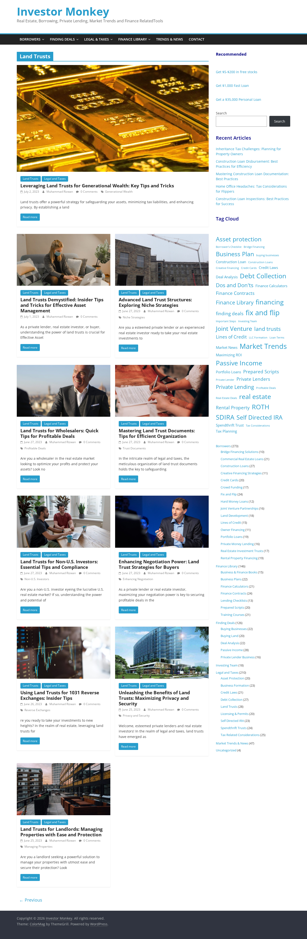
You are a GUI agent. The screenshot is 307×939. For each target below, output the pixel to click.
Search (221, 113)
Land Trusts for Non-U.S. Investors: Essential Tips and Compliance (59, 564)
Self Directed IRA (259, 417)
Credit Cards (249, 268)
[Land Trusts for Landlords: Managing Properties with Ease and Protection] (63, 766)
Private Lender (225, 379)
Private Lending (235, 387)
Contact (196, 39)
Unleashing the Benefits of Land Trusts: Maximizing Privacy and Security (154, 698)
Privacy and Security (136, 715)
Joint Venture (234, 329)
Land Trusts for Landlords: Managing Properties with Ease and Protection (61, 832)
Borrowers (30, 39)
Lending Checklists (234, 600)
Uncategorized (226, 750)
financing (270, 301)
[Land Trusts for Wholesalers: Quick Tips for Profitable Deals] (63, 367)
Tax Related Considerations (240, 735)
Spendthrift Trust (230, 425)
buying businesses (267, 255)
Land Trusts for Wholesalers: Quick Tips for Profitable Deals (59, 433)
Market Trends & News (232, 743)
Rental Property (233, 407)
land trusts (267, 329)
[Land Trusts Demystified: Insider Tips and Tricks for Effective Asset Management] (63, 236)
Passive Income (239, 362)
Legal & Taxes (96, 39)
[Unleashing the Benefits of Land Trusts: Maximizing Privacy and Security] (162, 629)
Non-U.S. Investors (36, 579)
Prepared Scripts (261, 371)
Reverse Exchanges (37, 710)
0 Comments (89, 192)
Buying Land (229, 636)
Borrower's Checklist (229, 247)
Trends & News (169, 39)
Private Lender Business (238, 657)
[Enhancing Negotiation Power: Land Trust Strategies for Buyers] (162, 498)
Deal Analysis (227, 276)
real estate (255, 396)
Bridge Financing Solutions (239, 452)
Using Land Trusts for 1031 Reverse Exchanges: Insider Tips (59, 695)
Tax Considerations (258, 425)
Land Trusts (30, 179)
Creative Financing (227, 268)
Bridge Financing (254, 247)
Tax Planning (226, 431)
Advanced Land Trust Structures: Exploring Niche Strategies (155, 302)
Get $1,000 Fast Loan (232, 85)
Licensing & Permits (234, 714)
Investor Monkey (63, 11)
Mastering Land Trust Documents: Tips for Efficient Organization (157, 433)
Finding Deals (62, 39)
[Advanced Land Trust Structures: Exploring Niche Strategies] (162, 236)
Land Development (234, 515)
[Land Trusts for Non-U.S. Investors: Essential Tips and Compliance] (63, 498)
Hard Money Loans (234, 501)
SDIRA (225, 417)
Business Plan (235, 254)
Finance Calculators (271, 285)
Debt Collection (263, 275)
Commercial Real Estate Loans (242, 459)
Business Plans (231, 579)
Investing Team (247, 321)
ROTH (260, 406)
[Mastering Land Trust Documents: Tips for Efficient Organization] (162, 367)
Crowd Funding (231, 487)
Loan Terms (277, 337)
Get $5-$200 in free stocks (236, 72)
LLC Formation (258, 337)
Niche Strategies (134, 317)
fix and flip (263, 312)
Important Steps (226, 321)
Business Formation (235, 685)
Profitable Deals (35, 448)
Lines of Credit (231, 337)
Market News (226, 347)
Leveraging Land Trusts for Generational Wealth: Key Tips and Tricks (97, 185)
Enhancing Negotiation (138, 579)
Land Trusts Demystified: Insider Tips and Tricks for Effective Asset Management (61, 305)
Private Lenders (253, 379)
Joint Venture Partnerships (239, 508)
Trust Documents (134, 448)
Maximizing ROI (229, 354)
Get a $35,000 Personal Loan (238, 99)
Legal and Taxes (55, 179)
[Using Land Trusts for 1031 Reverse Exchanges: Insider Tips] (63, 629)
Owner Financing (233, 530)
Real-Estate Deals (226, 398)
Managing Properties (38, 846)
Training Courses (232, 614)
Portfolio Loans (228, 371)
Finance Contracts (235, 293)
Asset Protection (232, 678)
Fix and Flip (229, 494)
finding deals (229, 313)
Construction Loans (260, 262)
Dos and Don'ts (234, 285)
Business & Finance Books (239, 572)
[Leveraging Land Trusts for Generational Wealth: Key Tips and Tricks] (113, 68)
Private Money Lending (237, 544)
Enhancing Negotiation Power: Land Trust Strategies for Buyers (159, 564)
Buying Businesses (234, 629)
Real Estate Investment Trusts (242, 551)
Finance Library (132, 39)
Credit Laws (268, 267)
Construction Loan (231, 261)
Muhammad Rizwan (60, 192)
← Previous (30, 900)
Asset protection (238, 239)
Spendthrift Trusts (234, 728)
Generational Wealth (119, 192)
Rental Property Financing (239, 558)
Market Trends (263, 346)
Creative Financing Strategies (241, 473)
